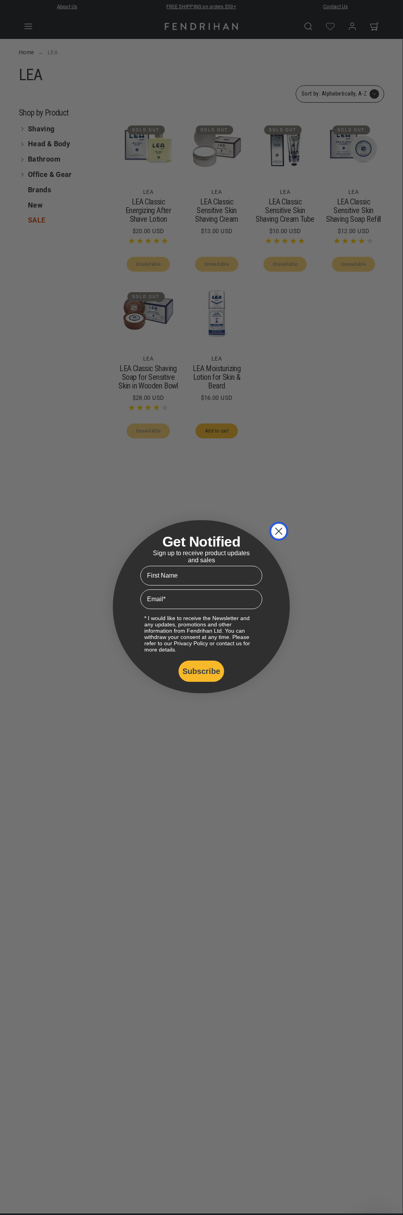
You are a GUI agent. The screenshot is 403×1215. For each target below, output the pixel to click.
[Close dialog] (279, 531)
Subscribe (201, 671)
